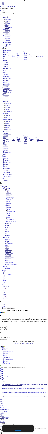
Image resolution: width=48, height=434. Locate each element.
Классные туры (7, 120)
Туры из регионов (13, 56)
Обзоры (38, 57)
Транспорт (25, 56)
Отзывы (25, 58)
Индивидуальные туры (6, 47)
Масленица (4, 70)
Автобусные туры (5, 49)
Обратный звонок (5, 299)
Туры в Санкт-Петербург (5, 100)
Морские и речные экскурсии (7, 175)
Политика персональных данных (4, 417)
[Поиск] (1, 185)
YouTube (4, 304)
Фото (29, 54)
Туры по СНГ (3, 94)
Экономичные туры (7, 18)
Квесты (6, 106)
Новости (38, 55)
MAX (14, 6)
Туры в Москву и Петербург (7, 26)
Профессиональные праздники (7, 68)
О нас (23, 51)
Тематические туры (7, 33)
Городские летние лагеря (6, 84)
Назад (5, 187)
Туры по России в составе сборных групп (6, 53)
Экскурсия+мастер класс (6, 356)
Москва (4, 58)
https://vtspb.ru (17, 343)
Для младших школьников (6, 352)
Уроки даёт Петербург (8, 20)
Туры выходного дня (7, 40)
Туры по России (5, 66)
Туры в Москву (7, 43)
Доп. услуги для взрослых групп (19, 57)
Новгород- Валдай (5, 52)
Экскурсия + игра (5, 74)
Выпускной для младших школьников (8, 359)
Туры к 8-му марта (5, 69)
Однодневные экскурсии (6, 76)
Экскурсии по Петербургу (6, 88)
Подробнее (1, 369)
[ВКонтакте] (0, 312)
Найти (1, 432)
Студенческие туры (5, 29)
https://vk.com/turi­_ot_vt (30, 343)
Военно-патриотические (8, 19)
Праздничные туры (7, 31)
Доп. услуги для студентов (19, 56)
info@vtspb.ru (11, 6)
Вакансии (25, 59)
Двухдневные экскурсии (6, 354)
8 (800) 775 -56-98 (5, 297)
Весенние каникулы (7, 104)
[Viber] (2, 312)
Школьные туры (5, 17)
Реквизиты (1, 405)
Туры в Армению (5, 179)
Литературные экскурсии (6, 163)
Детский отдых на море (6, 81)
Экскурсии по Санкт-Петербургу (6, 171)
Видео (1, 401)
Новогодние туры (7, 34)
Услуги (17, 53)
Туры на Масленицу (6, 85)
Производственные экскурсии (7, 78)
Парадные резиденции (6, 67)
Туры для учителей (5, 86)
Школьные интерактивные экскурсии (8, 351)
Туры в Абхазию (5, 96)
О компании (26, 52)
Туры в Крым (5, 61)
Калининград (5, 60)
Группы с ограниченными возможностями (8, 28)
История (25, 53)
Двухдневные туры (5, 65)
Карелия (4, 54)
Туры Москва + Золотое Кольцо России (8, 44)
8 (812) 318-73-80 (2, 6)
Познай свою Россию (7, 38)
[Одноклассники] (4, 312)
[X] (1, 312)
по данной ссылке (21, 427)
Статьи (1, 415)
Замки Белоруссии (5, 51)
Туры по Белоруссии (6, 95)
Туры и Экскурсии (2, 98)
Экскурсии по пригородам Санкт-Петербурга (6, 89)
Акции (1, 414)
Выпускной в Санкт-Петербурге (7, 22)
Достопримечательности (40, 56)
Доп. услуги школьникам (18, 55)
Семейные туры (7, 39)
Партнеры (25, 57)
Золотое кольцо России (6, 57)
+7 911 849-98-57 (7, 6)
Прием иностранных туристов (7, 42)
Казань (4, 59)
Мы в (1, 426)
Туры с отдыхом (5, 62)
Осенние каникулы (7, 108)
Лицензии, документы (25, 55)
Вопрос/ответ (2, 416)
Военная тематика (5, 159)
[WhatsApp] (3, 312)
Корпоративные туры (6, 32)
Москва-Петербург (7, 41)
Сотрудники (1, 403)
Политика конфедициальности (4, 418)
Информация (37, 53)
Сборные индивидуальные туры (7, 35)
